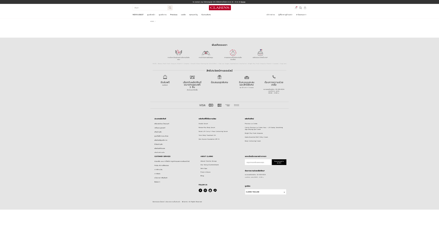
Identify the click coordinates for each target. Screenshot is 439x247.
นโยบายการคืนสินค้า (161, 178)
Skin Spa (204, 168)
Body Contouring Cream (253, 141)
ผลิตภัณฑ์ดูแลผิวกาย (160, 140)
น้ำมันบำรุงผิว (158, 144)
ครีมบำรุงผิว (158, 132)
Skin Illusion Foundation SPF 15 (209, 139)
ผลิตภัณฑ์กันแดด (159, 148)
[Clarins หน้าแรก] (220, 8)
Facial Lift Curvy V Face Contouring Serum (213, 131)
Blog (202, 176)
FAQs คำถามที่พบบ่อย (161, 165)
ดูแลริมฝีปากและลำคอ (161, 136)
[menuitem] (295, 7)
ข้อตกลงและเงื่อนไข (158, 202)
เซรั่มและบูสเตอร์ (159, 128)
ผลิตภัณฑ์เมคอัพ (159, 152)
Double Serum (203, 124)
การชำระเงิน (158, 169)
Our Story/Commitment (210, 165)
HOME (152, 21)
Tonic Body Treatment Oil (207, 135)
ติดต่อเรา (157, 182)
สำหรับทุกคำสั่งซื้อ (192, 86)
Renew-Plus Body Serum (207, 127)
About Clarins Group (209, 161)
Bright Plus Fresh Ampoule (254, 133)
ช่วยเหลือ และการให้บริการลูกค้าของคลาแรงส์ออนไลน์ (172, 161)
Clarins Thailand (252, 192)
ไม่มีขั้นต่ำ (165, 83)
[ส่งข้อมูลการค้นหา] (170, 7)
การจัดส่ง (157, 174)
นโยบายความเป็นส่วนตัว (173, 202)
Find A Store (205, 172)
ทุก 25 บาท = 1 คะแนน (246, 84)
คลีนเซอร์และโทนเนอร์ (161, 124)
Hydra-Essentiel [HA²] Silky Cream (256, 137)
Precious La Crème (251, 124)
